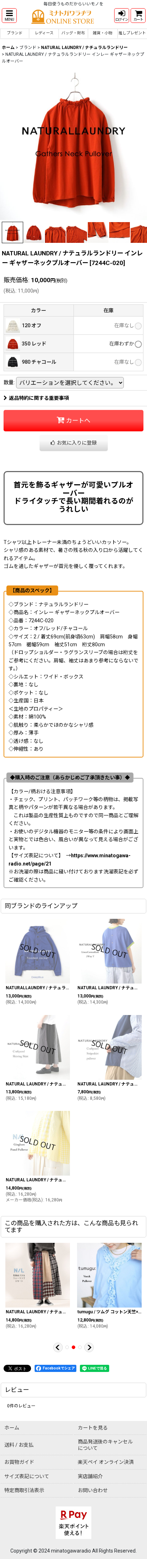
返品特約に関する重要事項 (39, 398)
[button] (9, 15)
